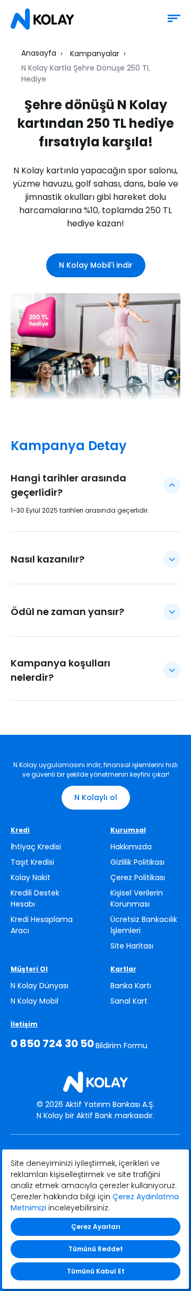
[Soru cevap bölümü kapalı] (171, 559)
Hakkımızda (131, 846)
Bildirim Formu (121, 1045)
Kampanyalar (94, 53)
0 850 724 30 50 (52, 1043)
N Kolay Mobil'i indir (96, 265)
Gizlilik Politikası (137, 862)
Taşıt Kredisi (32, 862)
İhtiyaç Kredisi (36, 846)
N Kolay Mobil (34, 1001)
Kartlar (123, 968)
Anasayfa (38, 53)
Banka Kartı (130, 985)
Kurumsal (128, 830)
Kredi (20, 830)
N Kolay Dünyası (39, 985)
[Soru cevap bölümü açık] (171, 485)
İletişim (24, 1024)
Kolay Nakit (30, 877)
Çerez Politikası (137, 877)
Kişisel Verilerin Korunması (136, 898)
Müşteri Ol (29, 968)
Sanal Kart (128, 1001)
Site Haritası (131, 946)
